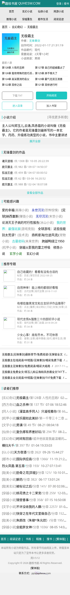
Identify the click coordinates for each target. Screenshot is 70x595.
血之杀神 (22, 404)
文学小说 (9, 425)
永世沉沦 (45, 210)
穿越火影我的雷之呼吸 (34, 247)
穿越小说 (9, 493)
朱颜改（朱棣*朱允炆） (32, 520)
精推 (39, 539)
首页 (11, 11)
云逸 (27, 126)
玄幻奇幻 (17, 27)
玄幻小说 (27, 11)
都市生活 (43, 19)
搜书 (66, 3)
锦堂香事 (22, 500)
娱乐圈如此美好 (27, 418)
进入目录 (17, 105)
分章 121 (44, 473)
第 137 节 (36, 404)
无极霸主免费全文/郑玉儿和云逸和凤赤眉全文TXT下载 (34, 372)
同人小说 (9, 411)
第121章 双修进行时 (46, 84)
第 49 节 (29, 425)
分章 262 (34, 452)
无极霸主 (32, 27)
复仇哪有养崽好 (28, 432)
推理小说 (11, 19)
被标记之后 (24, 486)
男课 (19, 425)
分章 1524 (59, 513)
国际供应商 (24, 459)
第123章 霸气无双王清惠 (48, 79)
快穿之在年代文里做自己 (33, 513)
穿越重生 (27, 19)
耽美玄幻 (9, 486)
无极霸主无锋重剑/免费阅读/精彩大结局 (26, 366)
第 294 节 (48, 432)
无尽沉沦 (49, 216)
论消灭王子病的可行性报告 (28, 222)
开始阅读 (51, 95)
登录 (58, 3)
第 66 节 (63, 411)
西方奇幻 (9, 404)
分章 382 (30, 479)
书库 (28, 539)
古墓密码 (25, 241)
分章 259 (48, 493)
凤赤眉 (36, 126)
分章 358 (36, 500)
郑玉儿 (19, 126)
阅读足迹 (59, 19)
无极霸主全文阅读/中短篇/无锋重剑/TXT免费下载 (31, 377)
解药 (19, 479)
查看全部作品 (35, 193)
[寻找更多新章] (57, 117)
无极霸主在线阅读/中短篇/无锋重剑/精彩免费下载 (32, 360)
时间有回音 (24, 438)
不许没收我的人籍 (28, 507)
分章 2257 (49, 507)
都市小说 (9, 459)
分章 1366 (40, 459)
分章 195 (56, 520)
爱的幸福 (15, 210)
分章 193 (32, 466)
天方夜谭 (20, 452)
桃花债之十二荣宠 (28, 493)
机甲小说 (9, 418)
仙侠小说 (43, 11)
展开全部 (35, 141)
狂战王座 (7, 172)
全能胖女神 (24, 527)
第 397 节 (22, 445)
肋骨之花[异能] (26, 473)
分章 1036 (40, 527)
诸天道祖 (7, 161)
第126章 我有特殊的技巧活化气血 (20, 73)
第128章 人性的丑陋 (13, 67)
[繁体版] (61, 539)
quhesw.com (29, 3)
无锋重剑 (34, 40)
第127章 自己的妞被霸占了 (50, 67)
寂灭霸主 (7, 167)
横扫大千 (8, 445)
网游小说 (59, 11)
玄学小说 (16, 253)
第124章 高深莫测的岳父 (15, 79)
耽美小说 (9, 473)
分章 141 (39, 486)
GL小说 (8, 452)
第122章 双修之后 (12, 84)
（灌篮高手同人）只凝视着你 (36, 411)
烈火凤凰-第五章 (13, 466)
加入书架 (51, 105)
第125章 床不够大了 (46, 73)
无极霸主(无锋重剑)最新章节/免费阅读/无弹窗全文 (32, 354)
